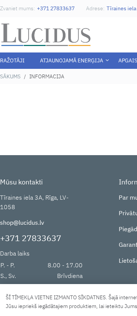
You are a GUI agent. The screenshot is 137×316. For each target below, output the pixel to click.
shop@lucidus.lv (22, 222)
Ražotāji (12, 60)
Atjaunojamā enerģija (71, 60)
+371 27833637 (56, 8)
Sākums (10, 76)
